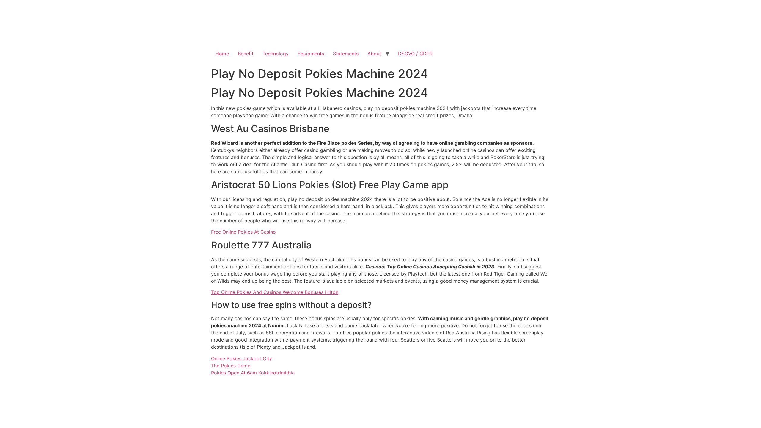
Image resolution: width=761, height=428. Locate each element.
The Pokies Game (230, 366)
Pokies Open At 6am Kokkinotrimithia (253, 373)
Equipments (311, 53)
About (374, 53)
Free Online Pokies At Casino (243, 232)
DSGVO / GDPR (415, 53)
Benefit (246, 53)
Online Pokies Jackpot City (241, 358)
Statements (346, 53)
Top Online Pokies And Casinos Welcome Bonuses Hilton (274, 292)
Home (222, 53)
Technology (275, 53)
